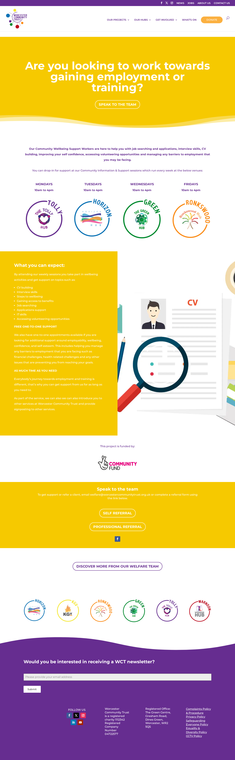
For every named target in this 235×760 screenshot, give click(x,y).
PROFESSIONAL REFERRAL (117, 527)
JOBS (191, 3)
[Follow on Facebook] (117, 539)
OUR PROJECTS (116, 20)
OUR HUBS (141, 20)
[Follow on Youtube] (80, 722)
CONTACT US (222, 3)
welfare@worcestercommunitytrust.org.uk (120, 494)
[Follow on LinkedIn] (73, 722)
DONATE (211, 19)
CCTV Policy (194, 736)
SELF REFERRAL (117, 513)
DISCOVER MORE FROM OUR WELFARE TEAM (117, 566)
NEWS (180, 3)
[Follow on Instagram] (83, 715)
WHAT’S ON (189, 20)
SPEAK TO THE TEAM (117, 104)
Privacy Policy (195, 716)
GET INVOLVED (165, 20)
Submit (32, 689)
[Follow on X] (76, 715)
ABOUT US (204, 3)
